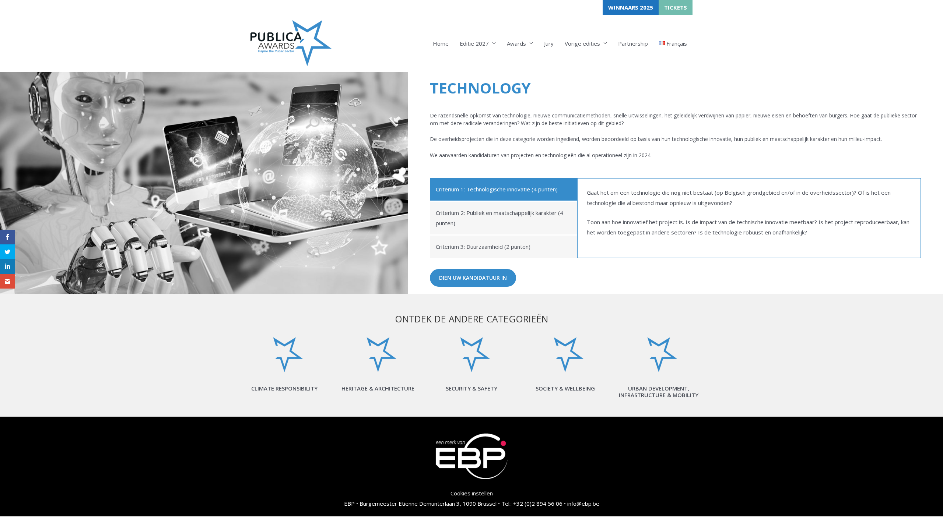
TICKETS (675, 7)
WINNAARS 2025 (630, 7)
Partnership (633, 43)
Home (441, 43)
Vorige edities (582, 43)
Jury (549, 43)
